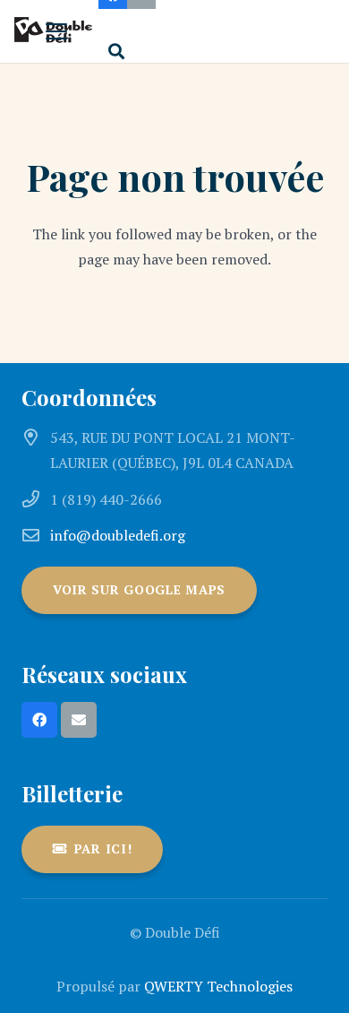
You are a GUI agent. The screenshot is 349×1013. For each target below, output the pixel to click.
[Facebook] (39, 720)
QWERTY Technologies (218, 986)
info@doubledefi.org (117, 535)
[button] (56, 31)
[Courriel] (79, 720)
